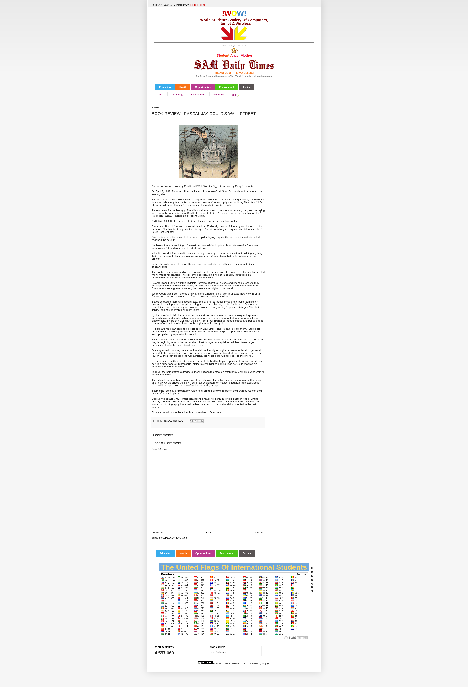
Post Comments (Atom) (176, 538)
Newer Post (158, 532)
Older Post (259, 532)
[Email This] (191, 421)
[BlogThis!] (195, 421)
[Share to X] (198, 421)
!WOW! (194, 5)
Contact (178, 5)
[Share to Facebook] (202, 421)
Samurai (168, 5)
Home (153, 5)
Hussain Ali (168, 421)
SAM (159, 5)
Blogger (266, 663)
